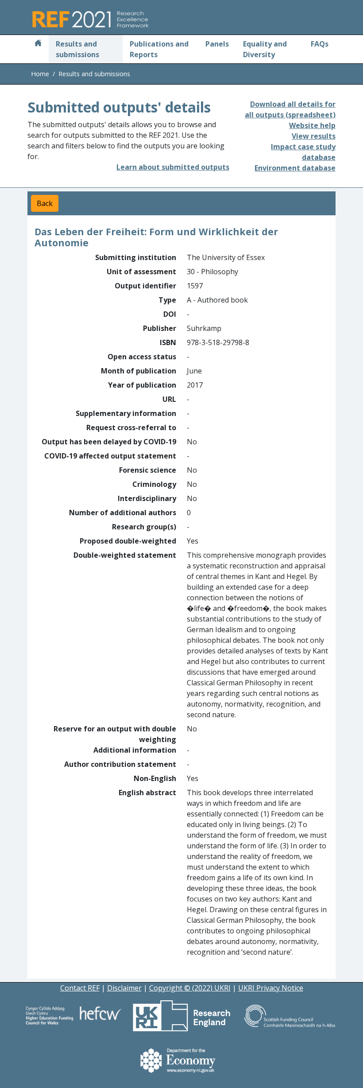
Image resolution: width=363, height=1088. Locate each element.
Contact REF (80, 988)
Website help (312, 125)
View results (314, 136)
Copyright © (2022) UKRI (190, 988)
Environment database (295, 168)
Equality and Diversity (265, 49)
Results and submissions (77, 49)
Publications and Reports (159, 49)
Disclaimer (124, 988)
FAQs (319, 44)
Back (45, 203)
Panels (217, 44)
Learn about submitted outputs (172, 167)
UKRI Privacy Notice (270, 988)
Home (40, 74)
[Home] (38, 44)
